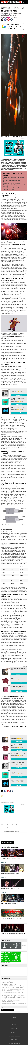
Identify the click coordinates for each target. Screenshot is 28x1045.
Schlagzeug (14, 998)
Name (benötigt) (4, 827)
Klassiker (14, 990)
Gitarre (22, 987)
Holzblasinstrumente (16, 989)
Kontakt (14, 1025)
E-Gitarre (16, 987)
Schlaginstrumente (7, 998)
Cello (3, 987)
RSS (14, 1021)
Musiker (21, 992)
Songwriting (19, 998)
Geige (20, 987)
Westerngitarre (23, 1003)
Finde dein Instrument (5, 962)
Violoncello (12, 802)
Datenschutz (14, 1032)
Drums (9, 987)
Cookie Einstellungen (14, 1036)
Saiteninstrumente (18, 801)
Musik (8, 801)
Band (11, 982)
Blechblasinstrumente (9, 986)
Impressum (14, 1028)
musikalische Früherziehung (12, 992)
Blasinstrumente (9, 983)
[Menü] (26, 2)
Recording (4, 997)
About (14, 1017)
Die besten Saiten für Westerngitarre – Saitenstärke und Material (14, 727)
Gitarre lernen (5, 989)
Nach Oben (14, 1039)
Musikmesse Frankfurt (6, 994)
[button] (2, 19)
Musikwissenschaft (7, 995)
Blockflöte (18, 986)
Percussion (22, 995)
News (14, 995)
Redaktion (9, 17)
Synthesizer (15, 1000)
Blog (22, 985)
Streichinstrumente (5, 802)
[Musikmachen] (11, 2)
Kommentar (3, 836)
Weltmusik (17, 1003)
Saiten (11, 801)
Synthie (18, 1000)
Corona (5, 987)
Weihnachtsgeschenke (9, 1003)
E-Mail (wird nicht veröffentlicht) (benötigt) (10, 831)
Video (3, 1003)
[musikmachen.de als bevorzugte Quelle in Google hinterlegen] (12, 27)
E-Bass (12, 987)
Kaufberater (9, 990)
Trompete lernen (21, 1001)
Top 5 (15, 1002)
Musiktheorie (13, 993)
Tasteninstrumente (8, 1002)
